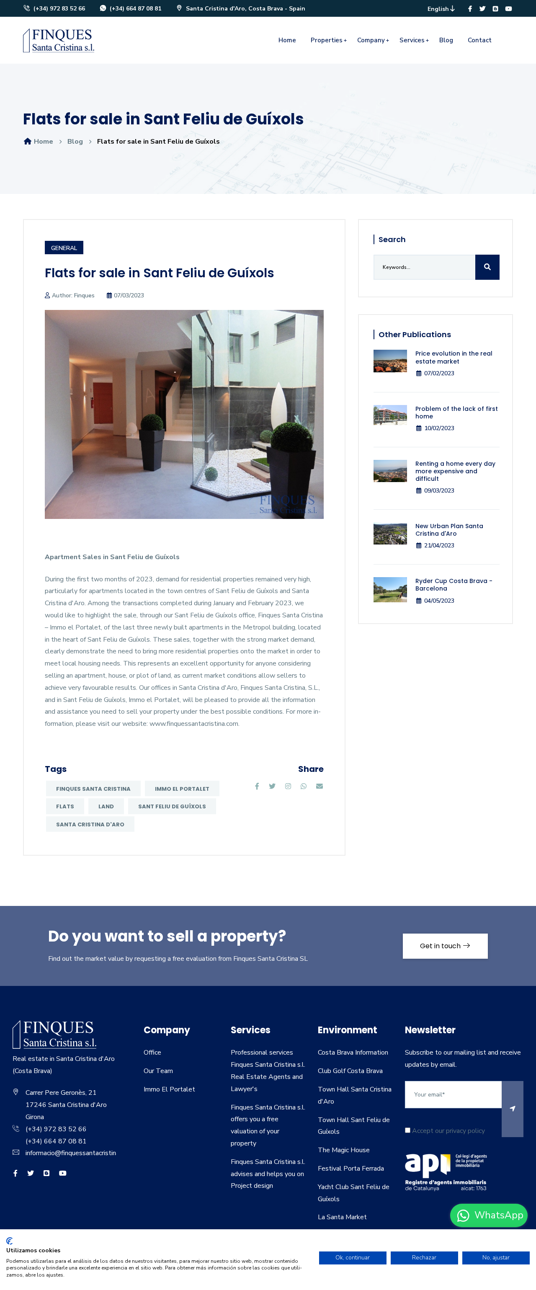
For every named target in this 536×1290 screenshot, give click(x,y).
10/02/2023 (439, 428)
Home (287, 40)
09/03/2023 (439, 491)
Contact (480, 40)
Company (371, 40)
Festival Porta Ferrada (351, 1168)
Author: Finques (73, 295)
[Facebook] (470, 9)
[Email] (319, 786)
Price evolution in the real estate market (453, 357)
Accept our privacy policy (447, 1130)
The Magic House (344, 1150)
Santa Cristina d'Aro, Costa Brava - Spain (244, 9)
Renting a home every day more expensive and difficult (455, 471)
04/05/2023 (439, 601)
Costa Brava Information (353, 1052)
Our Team (158, 1071)
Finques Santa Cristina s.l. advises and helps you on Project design (268, 1174)
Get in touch (441, 946)
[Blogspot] (495, 9)
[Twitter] (482, 9)
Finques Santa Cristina (93, 789)
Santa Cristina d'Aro (90, 824)
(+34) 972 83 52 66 (58, 9)
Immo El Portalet (169, 1089)
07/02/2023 (439, 373)
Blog (446, 40)
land (106, 806)
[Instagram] (288, 786)
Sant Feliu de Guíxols (172, 806)
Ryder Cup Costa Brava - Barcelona (453, 585)
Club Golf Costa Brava (350, 1071)
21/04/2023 (439, 546)
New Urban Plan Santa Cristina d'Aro (449, 530)
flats (65, 806)
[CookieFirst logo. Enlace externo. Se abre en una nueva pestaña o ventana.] (9, 1241)
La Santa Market (342, 1217)
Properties (327, 40)
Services (412, 40)
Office (152, 1052)
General (64, 248)
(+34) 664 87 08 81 (134, 9)
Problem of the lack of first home (456, 413)
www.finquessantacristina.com (193, 723)
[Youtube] (509, 9)
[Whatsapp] (303, 786)
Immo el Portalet (182, 789)
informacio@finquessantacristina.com (79, 1153)
